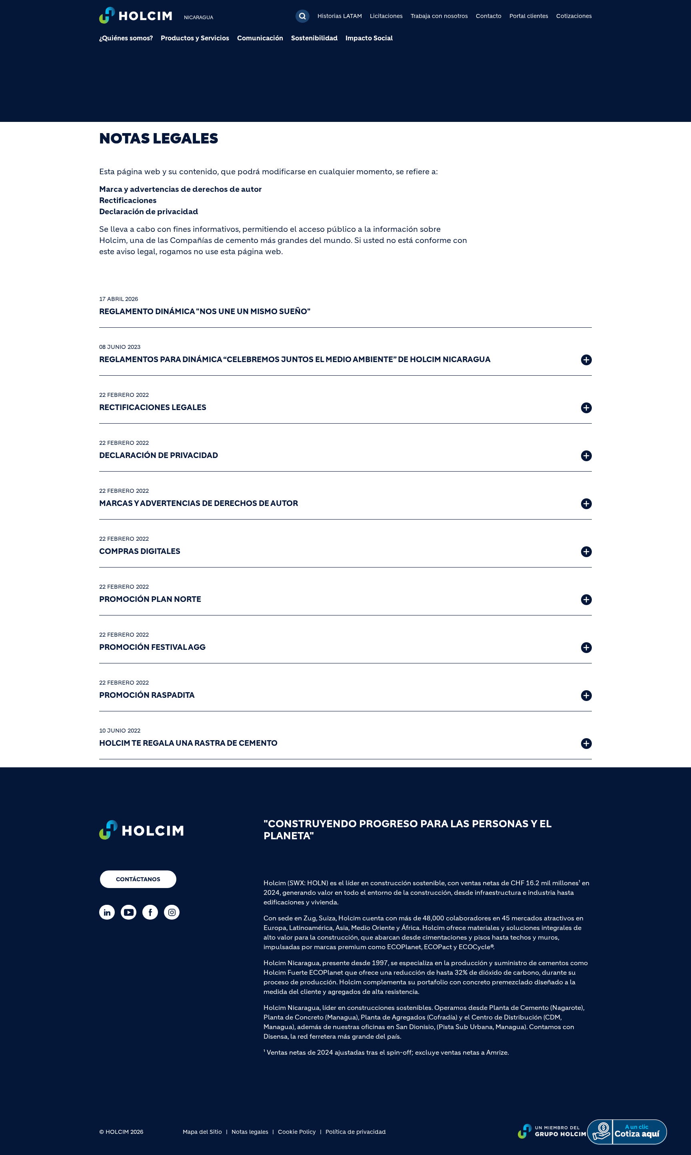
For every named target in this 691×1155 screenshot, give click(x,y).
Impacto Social (369, 38)
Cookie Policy (297, 1131)
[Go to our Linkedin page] (109, 912)
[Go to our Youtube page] (130, 912)
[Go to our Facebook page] (152, 912)
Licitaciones (386, 16)
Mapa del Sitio (202, 1131)
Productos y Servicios (195, 38)
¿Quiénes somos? (126, 38)
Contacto (488, 16)
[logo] (135, 16)
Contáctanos (138, 879)
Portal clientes (528, 16)
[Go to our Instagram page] (174, 912)
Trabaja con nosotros (439, 16)
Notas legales (250, 1131)
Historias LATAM (340, 16)
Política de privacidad (356, 1131)
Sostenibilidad (314, 38)
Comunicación (260, 38)
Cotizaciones (574, 16)
